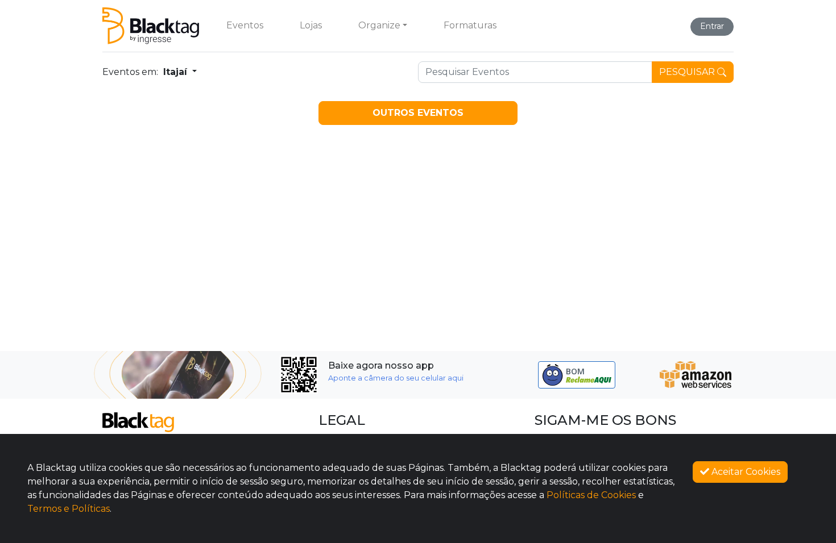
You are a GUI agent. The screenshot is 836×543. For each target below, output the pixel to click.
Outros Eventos (418, 112)
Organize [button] (379, 25)
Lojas (311, 25)
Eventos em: (130, 71)
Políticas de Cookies (591, 495)
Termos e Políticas (68, 508)
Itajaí (176, 71)
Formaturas (470, 25)
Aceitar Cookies (744, 471)
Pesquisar (688, 71)
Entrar (712, 26)
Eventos (244, 25)
